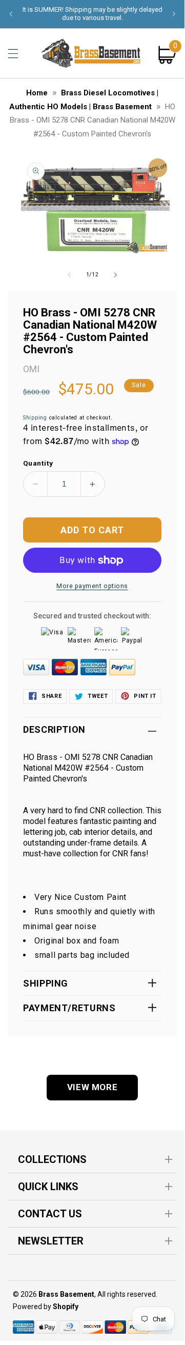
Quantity (38, 463)
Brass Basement (66, 1294)
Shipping (35, 417)
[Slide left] (69, 275)
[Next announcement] (173, 14)
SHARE (51, 696)
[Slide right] (115, 275)
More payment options (92, 586)
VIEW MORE (92, 1087)
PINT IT (145, 696)
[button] (13, 53)
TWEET (98, 696)
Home (37, 92)
